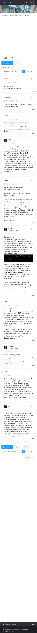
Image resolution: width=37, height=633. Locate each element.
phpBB (13, 631)
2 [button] (20, 72)
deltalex (7, 79)
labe (9, 139)
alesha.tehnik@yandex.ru (12, 397)
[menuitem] (10, 2)
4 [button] (26, 72)
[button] (15, 71)
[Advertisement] (18, 36)
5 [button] (28, 72)
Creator (10, 229)
